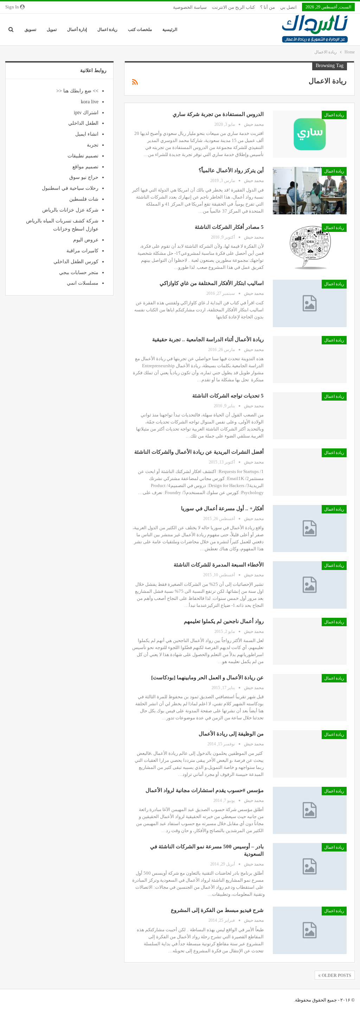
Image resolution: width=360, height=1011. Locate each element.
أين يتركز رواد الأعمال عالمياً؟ (231, 170)
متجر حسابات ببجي (78, 272)
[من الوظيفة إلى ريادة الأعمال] (310, 753)
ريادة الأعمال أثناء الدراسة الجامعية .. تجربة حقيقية (208, 339)
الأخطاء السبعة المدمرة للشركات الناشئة (219, 565)
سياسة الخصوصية (190, 7)
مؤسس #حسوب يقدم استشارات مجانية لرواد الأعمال (205, 790)
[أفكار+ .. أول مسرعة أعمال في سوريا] (310, 528)
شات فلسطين (83, 199)
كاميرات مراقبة (82, 250)
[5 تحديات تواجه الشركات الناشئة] (310, 415)
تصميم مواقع (85, 166)
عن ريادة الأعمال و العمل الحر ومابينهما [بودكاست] (207, 677)
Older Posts (336, 975)
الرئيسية (169, 29)
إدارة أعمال (77, 29)
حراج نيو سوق (83, 177)
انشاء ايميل (86, 134)
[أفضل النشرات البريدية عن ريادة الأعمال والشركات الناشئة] (310, 471)
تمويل (52, 29)
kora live (89, 101)
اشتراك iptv (86, 112)
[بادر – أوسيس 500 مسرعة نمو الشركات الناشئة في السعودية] (310, 866)
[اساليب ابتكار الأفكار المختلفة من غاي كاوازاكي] (310, 303)
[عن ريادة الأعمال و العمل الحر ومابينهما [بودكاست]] (310, 697)
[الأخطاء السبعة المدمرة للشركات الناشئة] (310, 584)
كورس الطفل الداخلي (75, 261)
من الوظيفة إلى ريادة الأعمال (231, 734)
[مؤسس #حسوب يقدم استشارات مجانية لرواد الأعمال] (310, 810)
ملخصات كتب (140, 29)
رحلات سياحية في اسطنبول (70, 188)
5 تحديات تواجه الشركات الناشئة (228, 395)
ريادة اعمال (107, 29)
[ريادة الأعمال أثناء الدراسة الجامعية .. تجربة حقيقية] (310, 359)
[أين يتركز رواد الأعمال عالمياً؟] (310, 190)
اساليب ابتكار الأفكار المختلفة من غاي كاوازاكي (212, 283)
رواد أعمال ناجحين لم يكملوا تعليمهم (224, 621)
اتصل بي (288, 7)
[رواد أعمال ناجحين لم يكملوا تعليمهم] (310, 641)
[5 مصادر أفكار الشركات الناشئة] (310, 247)
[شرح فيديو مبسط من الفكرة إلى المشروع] (310, 930)
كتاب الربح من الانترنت (233, 7)
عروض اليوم (85, 239)
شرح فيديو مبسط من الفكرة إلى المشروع (217, 910)
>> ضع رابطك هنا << (77, 90)
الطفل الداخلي (83, 123)
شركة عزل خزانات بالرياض (70, 210)
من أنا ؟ (267, 7)
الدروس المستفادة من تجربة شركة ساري (218, 114)
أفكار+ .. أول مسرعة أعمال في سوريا (222, 508)
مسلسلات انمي (82, 283)
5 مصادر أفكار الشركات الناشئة (229, 227)
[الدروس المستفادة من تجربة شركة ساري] (310, 134)
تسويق (30, 29)
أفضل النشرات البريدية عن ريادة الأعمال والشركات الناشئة (199, 452)
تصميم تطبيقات (83, 155)
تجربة (92, 145)
